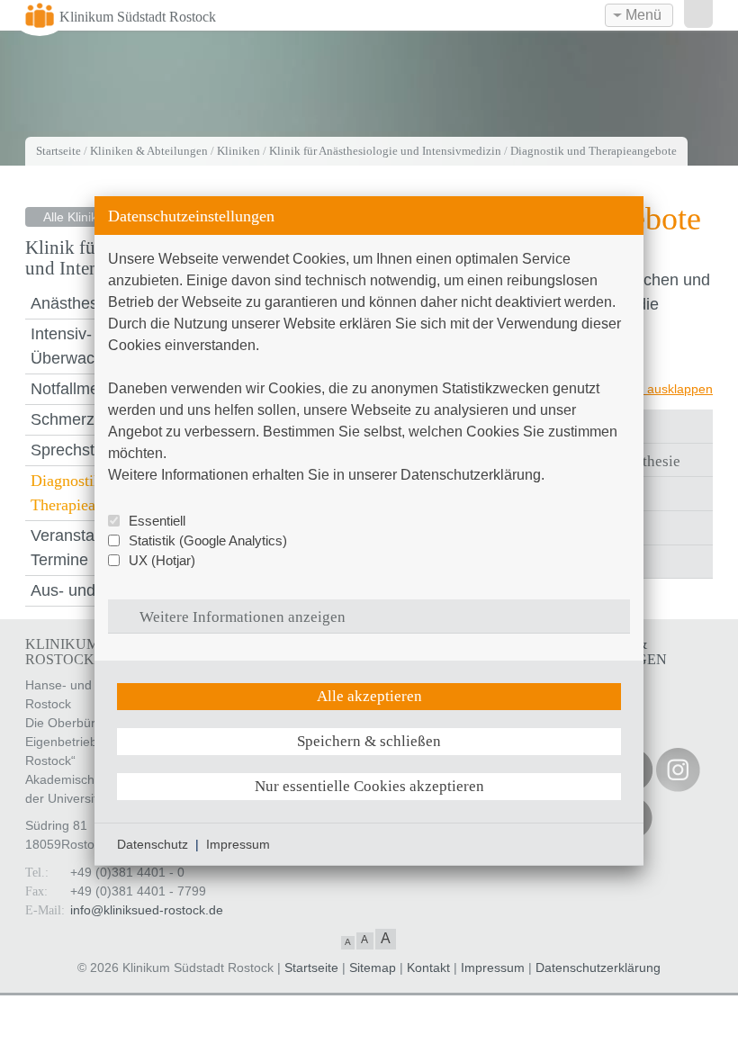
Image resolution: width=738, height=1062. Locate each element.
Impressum (238, 844)
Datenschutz (152, 844)
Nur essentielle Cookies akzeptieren (369, 786)
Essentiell (157, 520)
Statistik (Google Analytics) (208, 540)
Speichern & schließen (369, 741)
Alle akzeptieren (369, 696)
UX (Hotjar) (162, 560)
